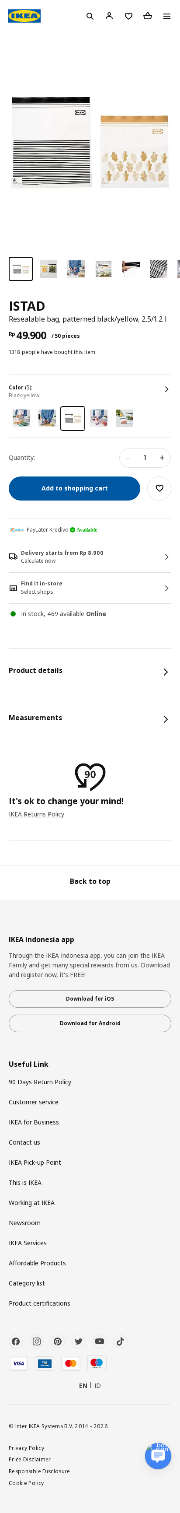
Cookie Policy (26, 1482)
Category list (27, 1283)
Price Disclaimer (30, 1459)
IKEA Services (28, 1243)
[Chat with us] (158, 1456)
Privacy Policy (26, 1447)
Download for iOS (90, 998)
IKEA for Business (34, 1122)
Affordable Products (37, 1263)
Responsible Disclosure (39, 1470)
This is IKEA (25, 1182)
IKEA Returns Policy (36, 814)
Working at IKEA (32, 1202)
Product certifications (39, 1303)
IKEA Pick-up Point (35, 1162)
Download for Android (90, 1023)
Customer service (34, 1102)
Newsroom (25, 1223)
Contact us (24, 1142)
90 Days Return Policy (40, 1082)
